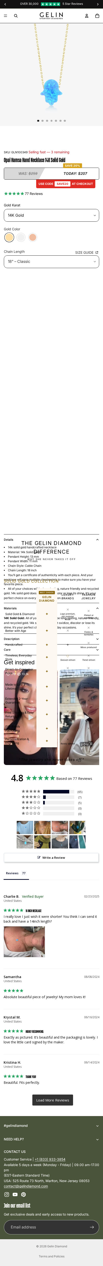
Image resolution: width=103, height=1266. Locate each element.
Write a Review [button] (53, 857)
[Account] (86, 16)
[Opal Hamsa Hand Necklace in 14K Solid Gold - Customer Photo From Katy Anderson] (77, 827)
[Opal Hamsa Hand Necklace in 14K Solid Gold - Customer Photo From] (42, 841)
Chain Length (14, 251)
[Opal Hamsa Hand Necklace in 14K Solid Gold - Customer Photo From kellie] (25, 841)
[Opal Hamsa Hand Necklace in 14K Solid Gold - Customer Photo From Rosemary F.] (25, 827)
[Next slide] (89, 768)
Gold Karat (12, 205)
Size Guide (84, 252)
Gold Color (12, 229)
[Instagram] (7, 1194)
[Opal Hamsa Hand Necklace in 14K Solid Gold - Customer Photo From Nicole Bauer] (77, 841)
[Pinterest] (23, 1194)
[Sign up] (92, 1227)
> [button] (52, 1100)
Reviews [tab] (12, 873)
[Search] (16, 16)
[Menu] (5, 15)
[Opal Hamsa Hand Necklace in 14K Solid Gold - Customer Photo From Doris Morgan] (60, 841)
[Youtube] (15, 1194)
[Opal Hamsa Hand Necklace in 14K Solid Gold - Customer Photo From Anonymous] (42, 827)
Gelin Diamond (57, 1246)
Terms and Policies (51, 1256)
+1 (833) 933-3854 (50, 1159)
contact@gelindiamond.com (26, 1186)
